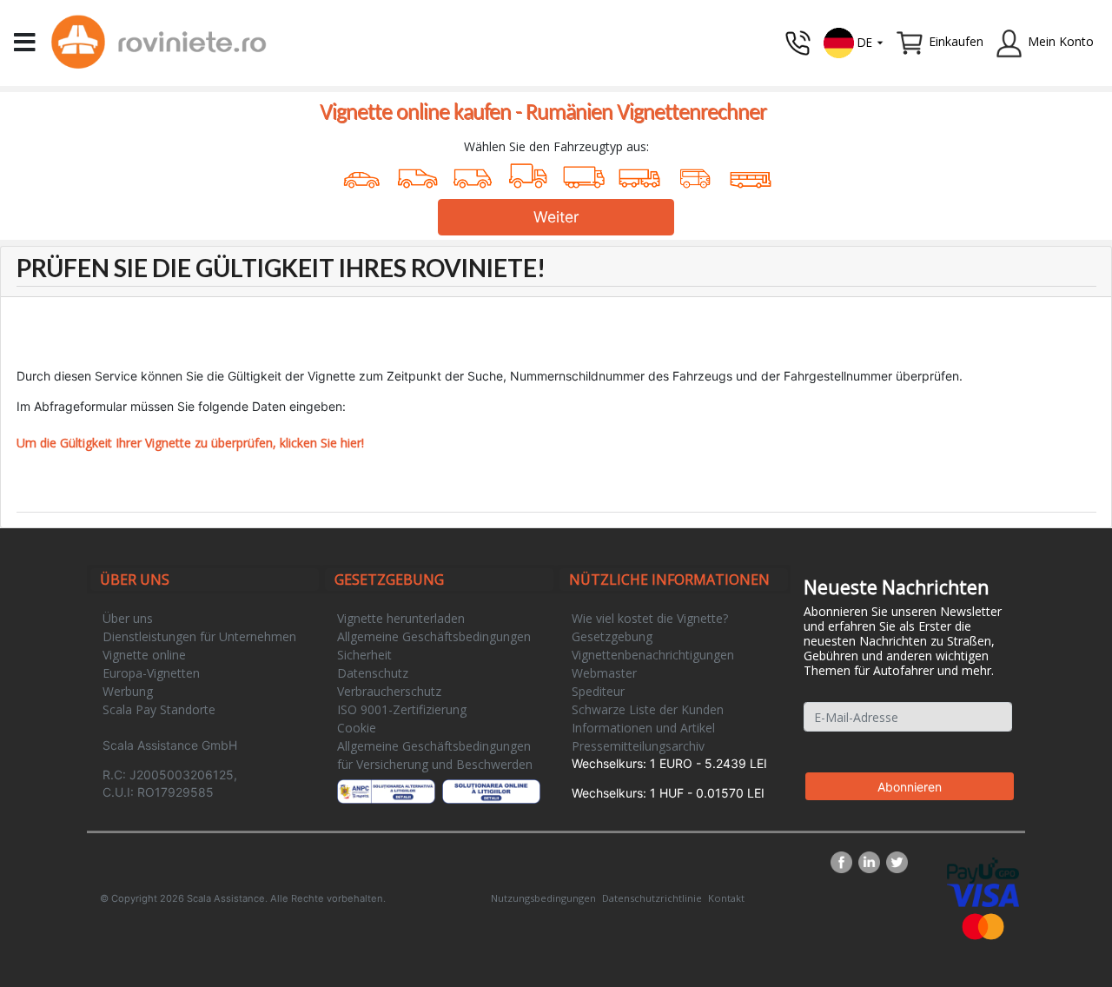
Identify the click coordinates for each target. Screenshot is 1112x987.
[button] (854, 41)
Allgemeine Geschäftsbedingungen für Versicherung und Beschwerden (435, 755)
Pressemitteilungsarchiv (638, 746)
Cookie (356, 727)
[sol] (491, 791)
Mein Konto (1061, 41)
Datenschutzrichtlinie (652, 897)
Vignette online (144, 654)
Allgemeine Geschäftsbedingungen (434, 636)
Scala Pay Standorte (159, 709)
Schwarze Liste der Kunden (648, 709)
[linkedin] (872, 862)
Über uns (128, 618)
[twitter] (897, 862)
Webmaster (604, 673)
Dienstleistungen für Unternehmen (199, 636)
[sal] (386, 791)
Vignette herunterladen (401, 618)
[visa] (983, 893)
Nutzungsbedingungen (543, 897)
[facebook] (844, 862)
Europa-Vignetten (151, 673)
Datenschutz (372, 673)
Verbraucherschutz (389, 691)
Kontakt (726, 897)
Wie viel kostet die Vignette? (650, 618)
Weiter (556, 217)
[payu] (983, 869)
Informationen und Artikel (643, 727)
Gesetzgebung (612, 636)
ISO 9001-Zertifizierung (402, 709)
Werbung (128, 691)
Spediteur (598, 691)
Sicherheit (364, 654)
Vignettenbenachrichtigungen (653, 654)
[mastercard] (983, 925)
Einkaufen (956, 41)
